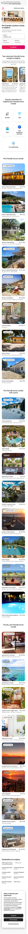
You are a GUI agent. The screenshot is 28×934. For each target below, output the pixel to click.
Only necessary (13, 919)
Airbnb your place (19, 8)
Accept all (13, 915)
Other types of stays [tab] (7, 862)
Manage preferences (13, 924)
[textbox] (7, 42)
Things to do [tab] (18, 862)
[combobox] (13, 37)
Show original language (15, 3)
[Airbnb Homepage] (3, 8)
